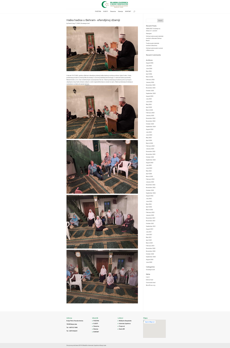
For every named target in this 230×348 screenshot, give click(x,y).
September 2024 (151, 126)
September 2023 (151, 160)
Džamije (120, 11)
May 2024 (149, 137)
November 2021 (150, 220)
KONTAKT (128, 11)
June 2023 (149, 168)
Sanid (70, 23)
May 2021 (149, 237)
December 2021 (150, 218)
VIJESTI (105, 11)
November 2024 (150, 121)
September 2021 (151, 226)
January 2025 (150, 115)
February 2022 (150, 212)
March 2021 (149, 243)
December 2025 (150, 85)
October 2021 (150, 223)
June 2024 (149, 135)
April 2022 (149, 207)
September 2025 (151, 93)
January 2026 (150, 82)
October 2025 (150, 90)
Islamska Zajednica (125, 323)
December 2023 (150, 151)
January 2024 (150, 149)
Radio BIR (122, 329)
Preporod (122, 326)
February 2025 (150, 112)
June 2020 (149, 262)
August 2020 (149, 259)
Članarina (113, 11)
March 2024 (149, 143)
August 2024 (149, 129)
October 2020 (150, 254)
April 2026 (149, 74)
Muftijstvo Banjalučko (125, 320)
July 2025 (149, 99)
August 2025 (149, 96)
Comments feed (150, 282)
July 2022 (149, 198)
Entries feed (149, 279)
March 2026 (149, 76)
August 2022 (149, 196)
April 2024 (149, 140)
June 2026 (149, 68)
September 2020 (151, 256)
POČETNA (98, 11)
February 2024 (150, 146)
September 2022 (151, 193)
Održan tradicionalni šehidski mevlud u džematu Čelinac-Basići (154, 38)
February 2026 (150, 79)
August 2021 (149, 229)
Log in (148, 277)
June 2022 (149, 201)
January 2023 (150, 182)
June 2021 (149, 234)
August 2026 (149, 63)
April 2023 (149, 173)
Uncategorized (85, 23)
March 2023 (149, 176)
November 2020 (150, 251)
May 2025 (149, 104)
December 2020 (150, 248)
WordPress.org (150, 285)
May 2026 (149, 71)
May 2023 (149, 171)
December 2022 (150, 184)
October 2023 (150, 157)
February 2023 (150, 179)
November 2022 (150, 187)
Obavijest (148, 33)
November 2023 (150, 154)
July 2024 (149, 132)
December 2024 (150, 118)
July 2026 (149, 65)
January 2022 (150, 215)
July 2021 (149, 232)
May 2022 (149, 204)
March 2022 (149, 209)
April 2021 (149, 240)
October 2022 (150, 190)
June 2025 (149, 101)
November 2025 (150, 88)
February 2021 (150, 245)
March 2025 (149, 110)
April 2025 (149, 107)
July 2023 (149, 165)
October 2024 (150, 124)
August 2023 (149, 162)
